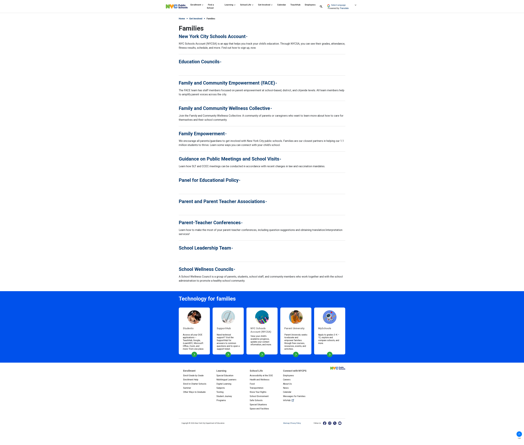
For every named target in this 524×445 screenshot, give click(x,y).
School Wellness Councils (206, 269)
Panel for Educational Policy (209, 180)
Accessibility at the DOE (261, 375)
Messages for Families (294, 396)
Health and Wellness (259, 379)
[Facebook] (325, 423)
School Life (246, 5)
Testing (220, 392)
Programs (221, 400)
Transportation (256, 388)
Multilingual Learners (226, 379)
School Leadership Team (205, 248)
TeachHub (295, 5)
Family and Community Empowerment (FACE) (227, 83)
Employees (310, 5)
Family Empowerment (202, 133)
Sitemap (286, 423)
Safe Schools (256, 400)
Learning (229, 5)
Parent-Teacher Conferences (210, 222)
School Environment (259, 396)
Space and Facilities (259, 408)
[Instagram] (330, 423)
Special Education (224, 375)
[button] (519, 434)
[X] (335, 423)
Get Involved (264, 5)
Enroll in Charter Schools (194, 384)
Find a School (210, 6)
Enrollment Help (190, 379)
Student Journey (224, 396)
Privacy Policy (296, 423)
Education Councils (199, 61)
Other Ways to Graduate (194, 392)
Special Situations (258, 404)
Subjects (220, 388)
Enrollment (196, 5)
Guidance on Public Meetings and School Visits (229, 159)
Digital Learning (223, 384)
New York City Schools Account (212, 36)
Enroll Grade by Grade (193, 375)
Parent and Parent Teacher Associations (222, 201)
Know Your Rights (258, 392)
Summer (187, 388)
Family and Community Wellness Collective (224, 108)
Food (252, 384)
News (286, 388)
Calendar (281, 5)
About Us (287, 384)
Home (182, 18)
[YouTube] (340, 423)
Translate (344, 8)
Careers (287, 379)
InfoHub (297, 400)
